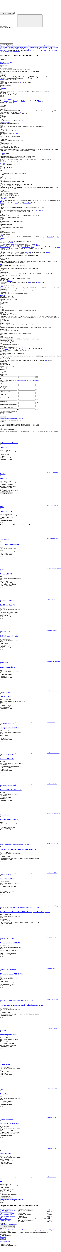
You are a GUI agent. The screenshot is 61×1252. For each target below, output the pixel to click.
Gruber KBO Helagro (7, 667)
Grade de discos (22, 46)
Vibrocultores (51, 46)
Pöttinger (7, 51)
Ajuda (9, 1224)
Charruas (49, 47)
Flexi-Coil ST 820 (6, 511)
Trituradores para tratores (7, 47)
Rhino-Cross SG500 (7, 879)
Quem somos (3, 1224)
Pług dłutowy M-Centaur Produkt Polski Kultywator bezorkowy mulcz (25, 912)
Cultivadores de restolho (21, 47)
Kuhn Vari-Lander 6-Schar (9, 544)
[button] (30, 35)
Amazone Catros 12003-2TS (10, 943)
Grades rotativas (33, 47)
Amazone (29, 50)
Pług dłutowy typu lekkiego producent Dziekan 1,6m (19, 849)
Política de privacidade (18, 1230)
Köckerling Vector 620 (8, 1034)
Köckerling (54, 50)
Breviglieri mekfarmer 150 (9, 728)
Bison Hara (4, 1094)
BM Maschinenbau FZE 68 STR (11, 974)
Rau (1, 1181)
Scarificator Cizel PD (7, 605)
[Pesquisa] (29, 20)
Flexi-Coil (3, 447)
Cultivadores (31, 46)
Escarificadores (42, 47)
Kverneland (47, 50)
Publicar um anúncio (6, 493)
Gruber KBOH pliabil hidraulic (11, 790)
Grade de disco (5, 1153)
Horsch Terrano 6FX (7, 697)
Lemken (2, 51)
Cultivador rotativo (14, 49)
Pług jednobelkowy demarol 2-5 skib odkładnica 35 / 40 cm (21, 1005)
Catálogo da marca (53, 1230)
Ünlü (17, 51)
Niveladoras (33, 49)
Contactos (14, 1224)
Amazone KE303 (6, 574)
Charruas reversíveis (41, 46)
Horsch (38, 50)
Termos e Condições (6, 1230)
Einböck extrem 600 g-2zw (9, 636)
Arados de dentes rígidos (44, 49)
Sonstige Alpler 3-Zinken (9, 819)
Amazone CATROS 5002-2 (9, 1123)
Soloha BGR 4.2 (6, 1064)
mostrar (3, 417)
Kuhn (42, 50)
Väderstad (13, 51)
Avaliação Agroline (42, 1230)
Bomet (34, 50)
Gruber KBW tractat (7, 759)
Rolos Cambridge (25, 49)
